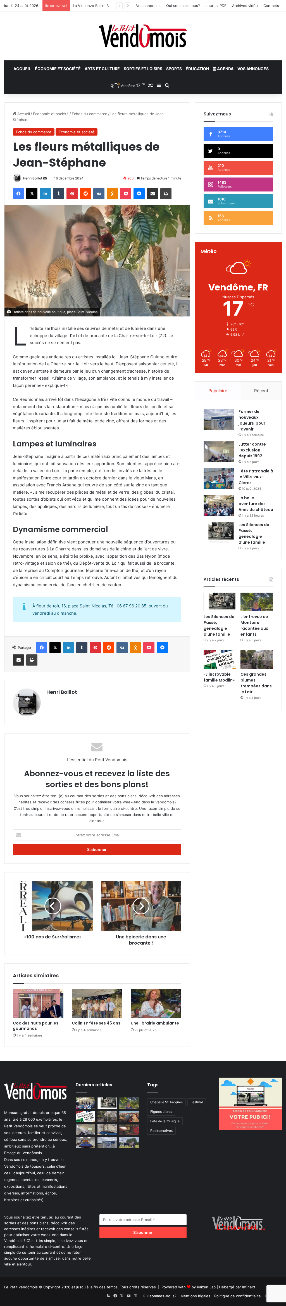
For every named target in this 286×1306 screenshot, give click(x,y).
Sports (174, 68)
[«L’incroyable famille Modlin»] (220, 659)
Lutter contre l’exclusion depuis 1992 (252, 450)
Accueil (22, 68)
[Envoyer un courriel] (45, 178)
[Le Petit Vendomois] (143, 36)
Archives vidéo (245, 5)
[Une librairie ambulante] (156, 1003)
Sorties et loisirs (143, 68)
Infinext (248, 1287)
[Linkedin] (45, 193)
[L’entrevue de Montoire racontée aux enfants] (256, 602)
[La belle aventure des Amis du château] (219, 505)
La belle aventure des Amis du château (256, 503)
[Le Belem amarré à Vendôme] (107, 1129)
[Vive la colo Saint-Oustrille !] (129, 1116)
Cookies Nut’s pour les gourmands (35, 1025)
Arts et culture (102, 68)
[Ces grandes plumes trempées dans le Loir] (256, 659)
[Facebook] (18, 193)
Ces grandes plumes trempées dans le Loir (256, 683)
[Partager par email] (152, 193)
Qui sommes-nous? (183, 5)
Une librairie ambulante (155, 1023)
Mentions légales (195, 1296)
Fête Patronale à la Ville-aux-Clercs (256, 477)
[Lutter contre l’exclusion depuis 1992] (219, 451)
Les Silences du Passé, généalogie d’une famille (254, 533)
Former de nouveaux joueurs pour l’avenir (252, 420)
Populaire (217, 390)
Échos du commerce (89, 114)
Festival (196, 1102)
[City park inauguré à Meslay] (129, 1142)
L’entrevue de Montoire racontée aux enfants (254, 625)
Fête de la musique (165, 1121)
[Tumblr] (58, 193)
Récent (261, 390)
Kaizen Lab (206, 1287)
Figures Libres (161, 1111)
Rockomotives (161, 1130)
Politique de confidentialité (237, 1296)
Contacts (271, 5)
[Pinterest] (72, 193)
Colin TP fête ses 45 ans (96, 1023)
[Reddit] (85, 193)
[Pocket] (125, 193)
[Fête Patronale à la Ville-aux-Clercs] (219, 478)
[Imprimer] (165, 193)
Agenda (224, 68)
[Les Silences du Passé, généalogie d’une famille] (219, 532)
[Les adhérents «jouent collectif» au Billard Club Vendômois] (85, 1142)
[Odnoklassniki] (112, 193)
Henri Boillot (32, 178)
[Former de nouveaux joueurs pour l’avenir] (219, 419)
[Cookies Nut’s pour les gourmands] (38, 1003)
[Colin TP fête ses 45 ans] (97, 1003)
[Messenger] (139, 193)
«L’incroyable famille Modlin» (219, 677)
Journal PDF (216, 5)
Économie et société (58, 68)
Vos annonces (148, 5)
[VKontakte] (98, 193)
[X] (31, 193)
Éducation (197, 68)
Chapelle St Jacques (166, 1102)
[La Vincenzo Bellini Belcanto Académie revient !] (129, 1129)
